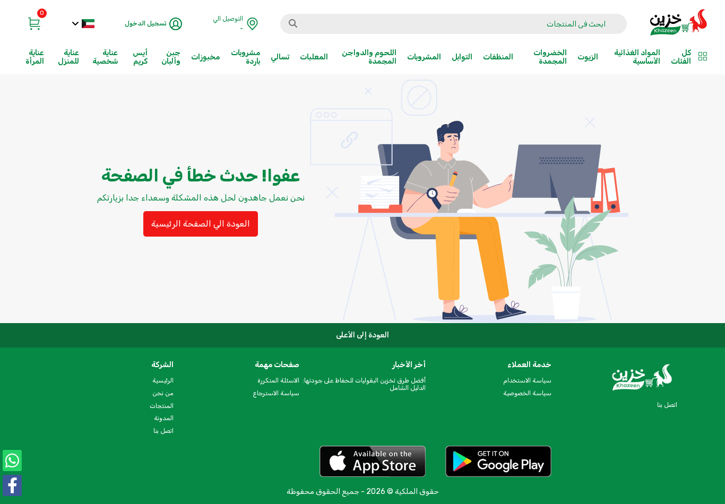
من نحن (163, 393)
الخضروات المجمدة (550, 57)
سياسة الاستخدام (527, 380)
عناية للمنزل (68, 57)
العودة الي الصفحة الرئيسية (200, 224)
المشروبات (424, 57)
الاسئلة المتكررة (278, 380)
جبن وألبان (170, 57)
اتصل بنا (163, 431)
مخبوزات (205, 57)
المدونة (164, 418)
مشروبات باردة (245, 57)
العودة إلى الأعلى (362, 335)
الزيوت (587, 57)
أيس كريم (140, 57)
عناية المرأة (34, 57)
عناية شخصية (105, 57)
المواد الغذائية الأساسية (637, 57)
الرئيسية (163, 380)
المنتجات (162, 406)
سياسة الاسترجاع (276, 393)
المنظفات (498, 57)
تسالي (280, 57)
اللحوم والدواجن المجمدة (369, 57)
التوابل (462, 57)
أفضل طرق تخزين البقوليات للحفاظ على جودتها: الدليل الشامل (364, 384)
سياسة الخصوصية (527, 393)
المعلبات (314, 57)
